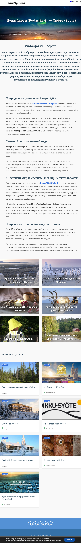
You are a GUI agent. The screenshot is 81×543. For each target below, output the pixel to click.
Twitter (35, 524)
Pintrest (45, 524)
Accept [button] (69, 540)
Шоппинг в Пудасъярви (19, 338)
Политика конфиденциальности (40, 535)
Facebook (30, 524)
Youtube (51, 524)
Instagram (40, 524)
